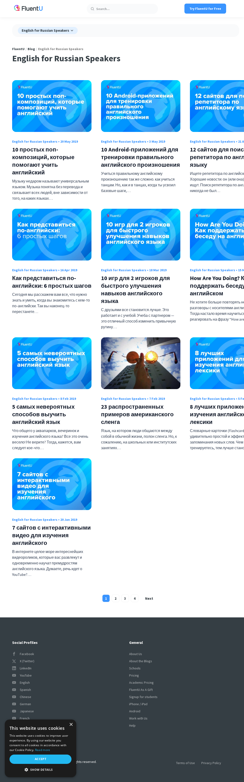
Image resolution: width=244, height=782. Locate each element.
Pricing (134, 675)
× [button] (71, 724)
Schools (135, 668)
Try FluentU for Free (205, 8)
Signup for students (143, 697)
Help (132, 725)
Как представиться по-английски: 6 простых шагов (52, 281)
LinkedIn (25, 668)
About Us (135, 654)
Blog (31, 49)
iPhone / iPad (138, 704)
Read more (42, 750)
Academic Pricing (141, 682)
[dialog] (40, 748)
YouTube (26, 675)
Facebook (27, 654)
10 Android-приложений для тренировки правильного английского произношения (140, 157)
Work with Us (138, 718)
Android (134, 711)
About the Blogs (140, 661)
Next (149, 598)
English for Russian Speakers (34, 141)
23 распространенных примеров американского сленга (137, 414)
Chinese (25, 697)
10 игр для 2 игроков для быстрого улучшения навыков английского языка (135, 289)
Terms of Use (185, 763)
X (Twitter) (27, 661)
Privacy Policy (211, 763)
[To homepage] (28, 8)
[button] (40, 769)
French (25, 718)
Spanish (25, 690)
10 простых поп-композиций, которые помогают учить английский (43, 161)
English (25, 682)
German (25, 704)
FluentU (18, 49)
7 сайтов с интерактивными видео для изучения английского (51, 535)
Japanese (27, 711)
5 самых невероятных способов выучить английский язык (43, 414)
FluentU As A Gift (141, 690)
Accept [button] (40, 759)
